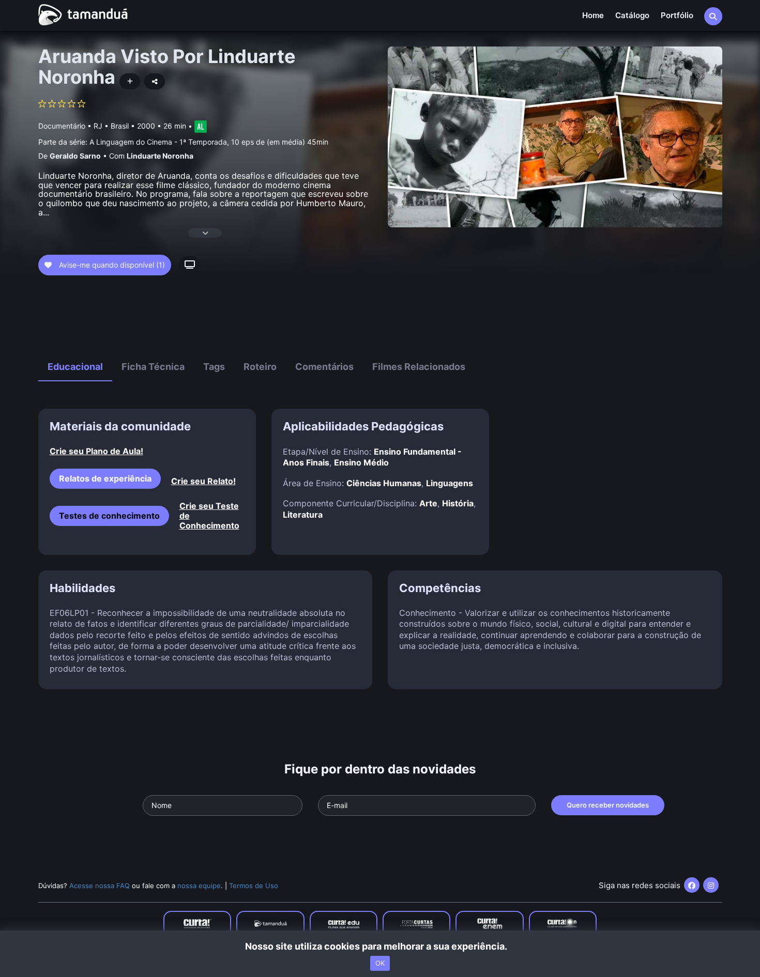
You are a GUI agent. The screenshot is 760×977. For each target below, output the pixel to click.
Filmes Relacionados (418, 366)
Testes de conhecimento (109, 515)
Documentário (61, 125)
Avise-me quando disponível (111, 264)
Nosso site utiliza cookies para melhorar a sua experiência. (380, 946)
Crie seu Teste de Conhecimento (209, 516)
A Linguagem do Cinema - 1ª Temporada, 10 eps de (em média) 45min (208, 141)
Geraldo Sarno (75, 155)
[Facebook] (692, 885)
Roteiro (260, 366)
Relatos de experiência (105, 478)
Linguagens (449, 483)
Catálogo (632, 15)
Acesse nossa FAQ (99, 885)
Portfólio (677, 15)
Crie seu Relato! (203, 481)
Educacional (75, 366)
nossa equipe (199, 885)
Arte (428, 503)
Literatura (303, 514)
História (458, 503)
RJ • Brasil (111, 125)
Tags (214, 366)
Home (593, 15)
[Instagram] (711, 885)
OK (380, 963)
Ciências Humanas (383, 483)
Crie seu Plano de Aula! (96, 451)
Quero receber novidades (608, 805)
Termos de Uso (253, 885)
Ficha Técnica (153, 366)
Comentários (324, 366)
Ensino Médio (361, 462)
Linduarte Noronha (160, 155)
